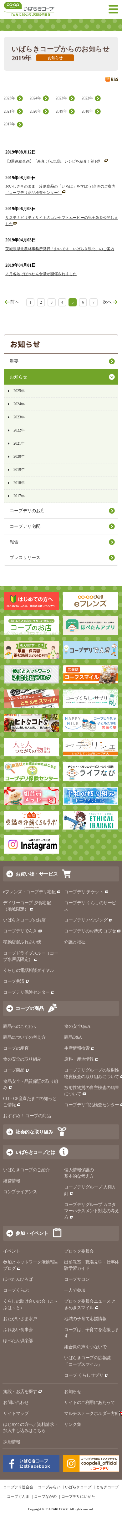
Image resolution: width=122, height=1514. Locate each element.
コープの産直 (15, 1048)
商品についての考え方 (24, 1037)
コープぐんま (18, 1496)
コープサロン (76, 1279)
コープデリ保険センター (26, 992)
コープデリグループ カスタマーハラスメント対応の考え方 (91, 1210)
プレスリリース (25, 557)
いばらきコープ (78, 1487)
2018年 (87, 111)
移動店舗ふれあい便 (22, 942)
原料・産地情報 (79, 1059)
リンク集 (72, 1424)
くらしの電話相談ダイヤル (28, 970)
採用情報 (11, 1442)
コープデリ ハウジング (86, 920)
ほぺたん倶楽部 (18, 1340)
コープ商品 (13, 1070)
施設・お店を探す (20, 1391)
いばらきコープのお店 (24, 920)
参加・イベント (32, 1233)
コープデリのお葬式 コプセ (90, 931)
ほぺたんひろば (18, 1279)
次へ (107, 302)
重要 (14, 361)
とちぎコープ (107, 1487)
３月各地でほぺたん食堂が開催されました (41, 274)
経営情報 (11, 1180)
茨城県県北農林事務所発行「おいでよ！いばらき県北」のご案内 (59, 249)
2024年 (35, 98)
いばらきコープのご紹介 (26, 1170)
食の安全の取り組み (22, 1059)
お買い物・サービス (37, 873)
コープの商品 (30, 1008)
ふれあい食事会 (18, 1329)
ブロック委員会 (79, 1251)
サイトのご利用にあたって (89, 1402)
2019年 (61, 111)
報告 (14, 542)
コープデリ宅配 (25, 526)
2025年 (9, 98)
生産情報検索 (76, 1048)
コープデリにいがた (78, 1496)
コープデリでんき (20, 931)
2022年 (87, 98)
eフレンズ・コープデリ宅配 (29, 892)
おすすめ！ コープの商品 (27, 1115)
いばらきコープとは (35, 1152)
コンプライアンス (20, 1191)
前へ (14, 302)
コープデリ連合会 (18, 1487)
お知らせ (18, 377)
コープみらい (49, 1487)
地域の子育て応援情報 (85, 1318)
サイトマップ (15, 1413)
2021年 (9, 111)
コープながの (45, 1496)
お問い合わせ (15, 1402)
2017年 (9, 124)
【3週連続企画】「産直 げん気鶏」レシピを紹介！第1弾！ (54, 161)
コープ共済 (13, 981)
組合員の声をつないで (85, 1347)
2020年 (35, 111)
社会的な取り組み (34, 1131)
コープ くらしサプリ (83, 1375)
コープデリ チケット (83, 892)
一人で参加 (74, 1290)
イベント (11, 1251)
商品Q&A (73, 1037)
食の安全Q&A (77, 1026)
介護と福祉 (74, 942)
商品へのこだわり (20, 1026)
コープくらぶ (15, 1290)
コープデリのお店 (27, 510)
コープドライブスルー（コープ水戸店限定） (30, 956)
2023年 (61, 98)
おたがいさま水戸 (20, 1318)
